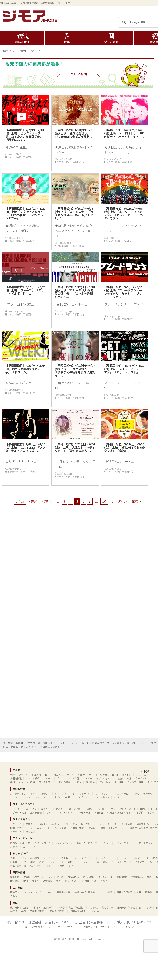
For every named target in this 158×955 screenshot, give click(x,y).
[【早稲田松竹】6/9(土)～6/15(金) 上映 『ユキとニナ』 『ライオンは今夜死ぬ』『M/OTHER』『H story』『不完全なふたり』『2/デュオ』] (75, 202)
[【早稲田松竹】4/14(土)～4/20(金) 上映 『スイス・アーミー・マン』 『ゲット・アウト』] (124, 359)
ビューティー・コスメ (88, 861)
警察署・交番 (63, 892)
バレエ (101, 808)
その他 (117, 797)
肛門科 (60, 877)
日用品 (64, 858)
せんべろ (58, 774)
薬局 (58, 880)
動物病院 (47, 880)
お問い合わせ (15, 921)
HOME (5, 51)
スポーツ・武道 (18, 812)
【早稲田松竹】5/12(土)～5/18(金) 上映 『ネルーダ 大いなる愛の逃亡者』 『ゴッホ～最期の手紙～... (75, 292)
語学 (34, 808)
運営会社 (35, 921)
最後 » (136, 501)
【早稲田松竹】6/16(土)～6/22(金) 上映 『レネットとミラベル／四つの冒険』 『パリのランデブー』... (25, 213)
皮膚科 (26, 877)
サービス (112, 824)
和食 (12, 774)
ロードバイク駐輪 (57, 827)
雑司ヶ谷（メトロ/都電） (130, 907)
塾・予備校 (36, 812)
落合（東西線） (77, 907)
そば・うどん (103, 778)
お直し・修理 (70, 824)
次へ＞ (122, 501)
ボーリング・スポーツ (39, 843)
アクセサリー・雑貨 (130, 858)
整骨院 (35, 880)
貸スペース (46, 808)
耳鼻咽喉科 (137, 877)
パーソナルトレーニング (22, 793)
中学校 (150, 812)
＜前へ (47, 501)
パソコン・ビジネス (64, 812)
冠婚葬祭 (92, 827)
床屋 (67, 797)
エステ (46, 797)
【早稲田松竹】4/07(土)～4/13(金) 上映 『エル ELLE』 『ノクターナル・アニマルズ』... (25, 447)
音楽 (48, 812)
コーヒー (87, 778)
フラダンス (45, 793)
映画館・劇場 (17, 843)
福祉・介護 (90, 880)
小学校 (139, 812)
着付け (143, 808)
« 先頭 (33, 501)
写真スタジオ (143, 824)
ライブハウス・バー (125, 843)
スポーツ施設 (106, 892)
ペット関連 (126, 824)
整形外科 (14, 877)
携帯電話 (34, 858)
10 (104, 501)
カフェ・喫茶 (32, 778)
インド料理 (104, 782)
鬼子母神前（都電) (19, 907)
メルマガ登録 (34, 926)
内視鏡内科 (73, 877)
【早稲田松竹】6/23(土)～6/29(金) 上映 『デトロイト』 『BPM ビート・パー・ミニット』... (124, 135)
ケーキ (70, 774)
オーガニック (50, 858)
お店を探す (22, 38)
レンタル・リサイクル (92, 824)
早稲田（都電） (38, 911)
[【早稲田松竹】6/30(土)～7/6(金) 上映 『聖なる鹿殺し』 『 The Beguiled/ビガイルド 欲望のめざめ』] (75, 123)
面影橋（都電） (58, 911)
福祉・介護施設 (124, 892)
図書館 (148, 892)
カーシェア (16, 831)
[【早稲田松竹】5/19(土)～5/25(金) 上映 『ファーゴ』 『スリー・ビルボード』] (25, 280)
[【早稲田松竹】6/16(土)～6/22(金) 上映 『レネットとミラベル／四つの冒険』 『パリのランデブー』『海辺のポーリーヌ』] (25, 202)
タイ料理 (118, 782)
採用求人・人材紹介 (49, 824)
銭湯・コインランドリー (113, 827)
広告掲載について (58, 921)
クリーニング (37, 827)
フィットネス (102, 797)
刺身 (129, 778)
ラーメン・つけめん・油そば (103, 774)
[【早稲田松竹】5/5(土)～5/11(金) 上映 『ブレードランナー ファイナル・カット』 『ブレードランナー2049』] (124, 280)
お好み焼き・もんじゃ (70, 782)
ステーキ (23, 774)
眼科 (25, 880)
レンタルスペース (63, 843)
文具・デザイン (18, 858)
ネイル (57, 797)
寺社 (50, 892)
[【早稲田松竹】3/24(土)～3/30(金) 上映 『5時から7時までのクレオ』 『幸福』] (124, 437)
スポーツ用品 (151, 858)
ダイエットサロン (121, 793)
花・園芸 (59, 865)
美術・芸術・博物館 (84, 892)
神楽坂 (13, 911)
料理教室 (98, 812)
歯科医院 (14, 880)
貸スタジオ (74, 808)
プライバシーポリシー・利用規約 (72, 926)
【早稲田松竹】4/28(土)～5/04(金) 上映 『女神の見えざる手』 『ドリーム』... (25, 368)
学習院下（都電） (79, 911)
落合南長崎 (107, 907)
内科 (149, 877)
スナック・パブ (18, 846)
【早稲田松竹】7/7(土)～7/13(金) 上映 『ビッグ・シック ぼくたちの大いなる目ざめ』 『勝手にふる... (24, 135)
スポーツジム (101, 793)
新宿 (23, 911)
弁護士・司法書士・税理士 (143, 827)
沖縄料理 (36, 774)
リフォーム (16, 824)
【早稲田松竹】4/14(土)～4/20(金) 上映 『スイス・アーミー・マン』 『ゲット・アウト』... (124, 368)
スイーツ (47, 778)
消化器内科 (88, 877)
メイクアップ (61, 793)
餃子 (47, 774)
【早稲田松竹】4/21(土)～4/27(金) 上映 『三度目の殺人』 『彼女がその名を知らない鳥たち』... (75, 370)
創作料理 (126, 774)
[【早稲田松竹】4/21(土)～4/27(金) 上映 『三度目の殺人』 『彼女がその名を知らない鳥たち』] (75, 359)
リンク (129, 926)
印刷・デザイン (18, 827)
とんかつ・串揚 (27, 782)
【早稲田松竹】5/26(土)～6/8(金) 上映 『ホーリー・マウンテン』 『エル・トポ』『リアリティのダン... (124, 213)
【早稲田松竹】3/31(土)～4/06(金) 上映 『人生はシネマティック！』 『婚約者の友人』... (75, 447)
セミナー (60, 808)
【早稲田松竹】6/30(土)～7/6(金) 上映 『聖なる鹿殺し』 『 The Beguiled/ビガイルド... (74, 133)
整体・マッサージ (81, 793)
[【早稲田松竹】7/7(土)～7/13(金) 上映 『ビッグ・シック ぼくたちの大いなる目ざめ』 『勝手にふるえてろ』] (25, 123)
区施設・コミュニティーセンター (27, 892)
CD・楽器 (35, 865)
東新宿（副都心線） (43, 907)
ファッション (57, 861)
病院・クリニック (43, 877)
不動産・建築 (77, 827)
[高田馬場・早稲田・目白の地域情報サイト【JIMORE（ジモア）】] (31, 20)
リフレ (13, 797)
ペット (47, 865)
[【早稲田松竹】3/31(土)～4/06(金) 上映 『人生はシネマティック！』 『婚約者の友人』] (75, 437)
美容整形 (147, 793)
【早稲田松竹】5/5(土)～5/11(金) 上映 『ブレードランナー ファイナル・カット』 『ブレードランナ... (124, 292)
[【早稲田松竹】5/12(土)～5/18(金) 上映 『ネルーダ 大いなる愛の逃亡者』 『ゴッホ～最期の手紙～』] (75, 280)
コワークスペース (19, 808)
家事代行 (30, 824)
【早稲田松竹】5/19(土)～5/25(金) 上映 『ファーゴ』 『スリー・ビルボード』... (25, 290)
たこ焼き (118, 778)
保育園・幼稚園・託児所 (119, 812)
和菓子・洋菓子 (38, 861)
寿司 (12, 782)
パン (59, 778)
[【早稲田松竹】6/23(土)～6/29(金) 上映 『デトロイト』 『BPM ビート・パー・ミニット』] (124, 123)
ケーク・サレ (142, 778)
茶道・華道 (84, 812)
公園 (139, 892)
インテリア (123, 861)
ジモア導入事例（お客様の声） (130, 921)
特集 (67, 38)
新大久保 (93, 907)
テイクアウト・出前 (143, 861)
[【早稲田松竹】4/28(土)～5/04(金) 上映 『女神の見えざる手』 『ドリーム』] (25, 359)
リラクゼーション (30, 797)
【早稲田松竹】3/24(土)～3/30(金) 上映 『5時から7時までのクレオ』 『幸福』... (124, 447)
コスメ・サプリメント (83, 858)
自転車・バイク (18, 861)
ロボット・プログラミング (122, 808)
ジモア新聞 (111, 38)
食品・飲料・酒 (18, 865)
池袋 (149, 907)
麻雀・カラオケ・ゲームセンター (93, 843)
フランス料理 (72, 778)
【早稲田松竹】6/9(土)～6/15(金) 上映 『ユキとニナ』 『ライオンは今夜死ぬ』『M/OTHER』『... (74, 213)
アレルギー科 (105, 877)
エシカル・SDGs (107, 858)
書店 (70, 861)
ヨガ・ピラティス (83, 797)
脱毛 (137, 793)
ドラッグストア (73, 880)
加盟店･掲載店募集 (89, 921)
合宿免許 (88, 808)
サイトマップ (110, 926)
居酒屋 (81, 774)
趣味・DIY (108, 861)
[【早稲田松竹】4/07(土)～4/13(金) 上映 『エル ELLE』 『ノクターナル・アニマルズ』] (25, 437)
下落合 (61, 907)
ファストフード (47, 782)
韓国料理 (90, 782)
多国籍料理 (16, 778)
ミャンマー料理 (135, 782)
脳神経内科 (121, 877)
